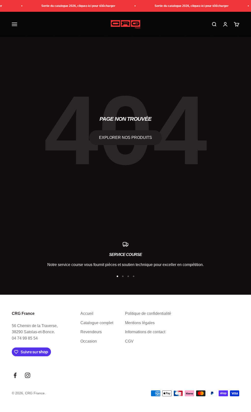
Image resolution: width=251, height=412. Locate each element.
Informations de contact (145, 332)
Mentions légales (140, 323)
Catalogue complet (96, 323)
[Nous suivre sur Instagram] (27, 375)
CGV (129, 341)
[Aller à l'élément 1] (117, 276)
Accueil (86, 313)
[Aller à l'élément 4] (133, 276)
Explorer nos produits (125, 137)
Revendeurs (91, 332)
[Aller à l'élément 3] (128, 276)
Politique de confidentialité (148, 313)
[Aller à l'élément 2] (123, 276)
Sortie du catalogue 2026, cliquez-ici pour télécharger (76, 6)
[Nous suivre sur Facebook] (15, 375)
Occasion (88, 341)
